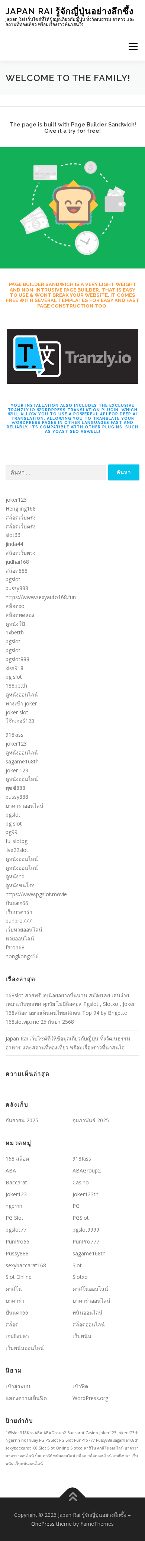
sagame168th (22, 761)
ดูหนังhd (15, 876)
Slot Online (19, 1276)
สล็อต (12, 1324)
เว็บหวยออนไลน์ (24, 929)
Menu (132, 47)
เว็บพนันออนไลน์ (25, 1347)
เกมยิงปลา (17, 1335)
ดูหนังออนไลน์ (22, 694)
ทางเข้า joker (21, 703)
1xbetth (15, 632)
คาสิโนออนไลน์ (90, 1288)
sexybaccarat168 (26, 1265)
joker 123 (17, 770)
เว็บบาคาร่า (19, 912)
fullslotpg (17, 841)
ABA (11, 1170)
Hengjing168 (21, 508)
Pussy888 (17, 1253)
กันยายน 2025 (22, 1120)
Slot (77, 1265)
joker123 (16, 499)
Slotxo (80, 1276)
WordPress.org (90, 1398)
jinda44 (14, 543)
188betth (16, 685)
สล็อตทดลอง (20, 614)
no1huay (29, 1440)
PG (76, 1205)
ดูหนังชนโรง (20, 885)
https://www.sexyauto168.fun (41, 597)
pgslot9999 (85, 1229)
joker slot (17, 712)
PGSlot (80, 1217)
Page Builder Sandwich (103, 124)
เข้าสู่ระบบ (18, 1386)
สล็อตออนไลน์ (88, 1324)
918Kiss (81, 1158)
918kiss (14, 734)
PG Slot (14, 1217)
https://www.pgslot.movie (36, 894)
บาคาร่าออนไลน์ (25, 805)
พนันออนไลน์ (87, 1312)
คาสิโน (14, 1288)
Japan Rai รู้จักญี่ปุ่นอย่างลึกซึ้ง (69, 11)
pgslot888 (17, 659)
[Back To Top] (72, 1497)
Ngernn (13, 1440)
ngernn (14, 1205)
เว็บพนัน (81, 1335)
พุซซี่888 (15, 787)
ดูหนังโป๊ (15, 623)
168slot (12, 1432)
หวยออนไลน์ (20, 938)
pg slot (14, 676)
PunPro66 (17, 1241)
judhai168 (17, 561)
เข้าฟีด (80, 1386)
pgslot (13, 579)
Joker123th (85, 1194)
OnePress (43, 1523)
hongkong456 (22, 956)
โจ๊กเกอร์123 (20, 720)
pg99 (11, 832)
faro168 (15, 947)
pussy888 (17, 588)
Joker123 (16, 1194)
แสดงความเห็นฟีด (26, 1398)
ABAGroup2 (86, 1170)
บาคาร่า (15, 1300)
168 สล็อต (17, 1158)
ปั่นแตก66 (17, 903)
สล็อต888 (17, 570)
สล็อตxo (15, 605)
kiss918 (14, 668)
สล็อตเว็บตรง (21, 517)
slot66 (13, 534)
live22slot (17, 849)
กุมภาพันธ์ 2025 (90, 1120)
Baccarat (16, 1182)
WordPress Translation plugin (78, 410)
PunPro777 (85, 1241)
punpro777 (19, 920)
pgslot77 (16, 1229)
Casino (80, 1182)
